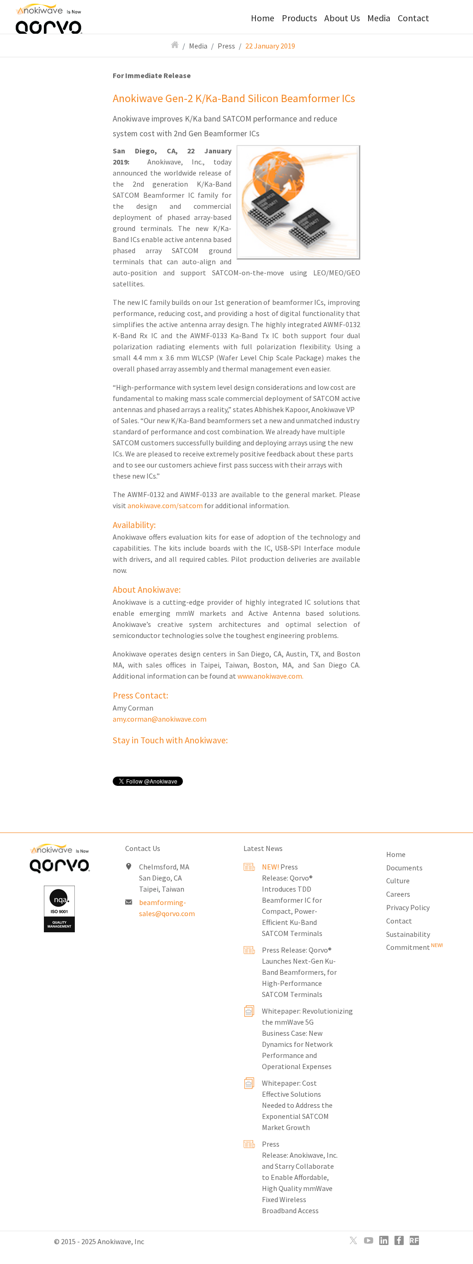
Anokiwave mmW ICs (63, 16)
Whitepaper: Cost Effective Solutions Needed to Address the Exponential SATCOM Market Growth (297, 1105)
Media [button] (378, 18)
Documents (404, 867)
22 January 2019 (270, 45)
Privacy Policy (408, 907)
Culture (398, 880)
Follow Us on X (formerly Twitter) (353, 1240)
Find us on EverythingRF (414, 1240)
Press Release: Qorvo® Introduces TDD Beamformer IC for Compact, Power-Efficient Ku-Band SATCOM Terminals (292, 900)
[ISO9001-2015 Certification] (59, 909)
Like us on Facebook (399, 1240)
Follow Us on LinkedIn (383, 1240)
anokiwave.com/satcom (165, 505)
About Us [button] (342, 18)
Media (198, 45)
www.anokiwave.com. (270, 676)
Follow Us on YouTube (368, 1240)
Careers (398, 894)
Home (262, 18)
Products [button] (299, 18)
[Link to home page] (59, 860)
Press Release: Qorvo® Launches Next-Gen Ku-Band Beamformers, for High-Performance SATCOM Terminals (299, 972)
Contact (413, 18)
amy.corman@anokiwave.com (159, 718)
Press (226, 45)
